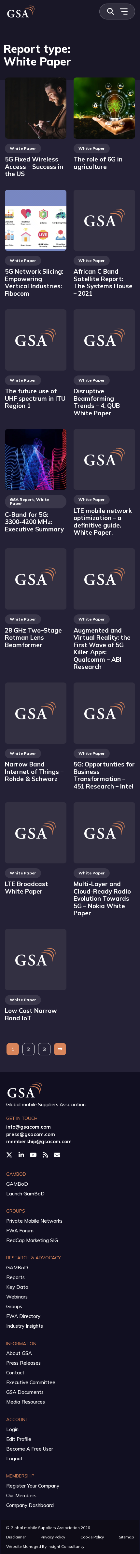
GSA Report (22, 499)
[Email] (58, 1155)
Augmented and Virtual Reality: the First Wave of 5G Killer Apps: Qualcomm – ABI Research (102, 648)
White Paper (23, 148)
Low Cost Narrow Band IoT (31, 1014)
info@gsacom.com (28, 1127)
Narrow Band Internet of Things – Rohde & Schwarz (34, 771)
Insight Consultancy (66, 1546)
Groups (14, 1306)
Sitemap (126, 1537)
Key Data (17, 1287)
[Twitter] (10, 1155)
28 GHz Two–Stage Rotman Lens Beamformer (33, 637)
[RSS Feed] (46, 1155)
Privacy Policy (53, 1537)
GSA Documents (25, 1392)
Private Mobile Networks (34, 1221)
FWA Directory (23, 1316)
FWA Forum (20, 1231)
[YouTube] (34, 1155)
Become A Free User (29, 1449)
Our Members (21, 1495)
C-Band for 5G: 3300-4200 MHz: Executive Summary (34, 522)
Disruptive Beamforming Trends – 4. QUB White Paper (97, 402)
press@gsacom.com (30, 1134)
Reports (15, 1277)
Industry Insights (24, 1326)
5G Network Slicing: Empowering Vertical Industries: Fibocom (34, 282)
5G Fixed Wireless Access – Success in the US (34, 166)
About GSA (19, 1353)
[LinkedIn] (22, 1155)
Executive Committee (30, 1382)
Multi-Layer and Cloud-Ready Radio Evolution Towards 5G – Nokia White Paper (102, 898)
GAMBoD (17, 1184)
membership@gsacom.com (39, 1141)
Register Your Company (32, 1486)
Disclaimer (16, 1537)
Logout (14, 1458)
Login (12, 1429)
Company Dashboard (30, 1505)
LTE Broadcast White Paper (26, 887)
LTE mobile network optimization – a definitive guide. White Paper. (103, 522)
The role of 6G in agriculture (98, 163)
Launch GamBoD (25, 1194)
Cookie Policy (92, 1537)
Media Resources (25, 1402)
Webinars (17, 1297)
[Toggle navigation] (123, 11)
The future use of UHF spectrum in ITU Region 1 (35, 398)
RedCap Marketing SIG (32, 1240)
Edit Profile (18, 1439)
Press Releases (23, 1363)
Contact (15, 1373)
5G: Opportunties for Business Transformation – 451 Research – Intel (104, 775)
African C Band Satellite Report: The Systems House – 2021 (103, 282)
